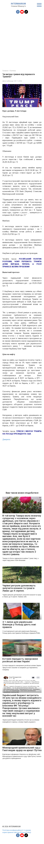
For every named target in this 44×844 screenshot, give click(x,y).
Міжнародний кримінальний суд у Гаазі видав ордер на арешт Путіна (22, 749)
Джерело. (6, 439)
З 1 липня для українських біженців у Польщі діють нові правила (19, 625)
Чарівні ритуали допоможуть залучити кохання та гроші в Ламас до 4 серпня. (19, 588)
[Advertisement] (22, 40)
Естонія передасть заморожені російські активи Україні (20, 660)
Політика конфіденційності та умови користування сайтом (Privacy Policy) (16, 831)
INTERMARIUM (18, 3)
